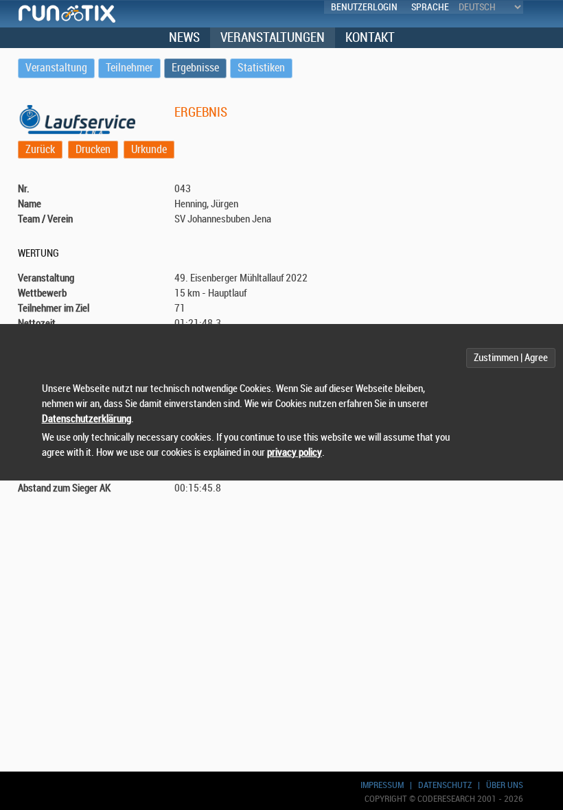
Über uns (504, 785)
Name (29, 204)
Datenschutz (445, 785)
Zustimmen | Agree (511, 358)
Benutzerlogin (364, 7)
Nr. (24, 189)
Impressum (382, 785)
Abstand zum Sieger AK (64, 488)
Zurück (40, 149)
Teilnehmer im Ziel (53, 308)
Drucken (93, 149)
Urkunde (149, 149)
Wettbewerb (42, 293)
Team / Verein (45, 219)
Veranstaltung (46, 278)
